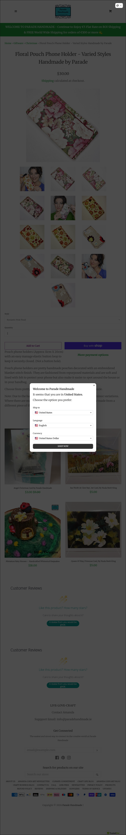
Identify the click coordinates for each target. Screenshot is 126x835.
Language (37, 420)
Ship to (36, 407)
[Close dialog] (94, 385)
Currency (37, 433)
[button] (119, 5)
